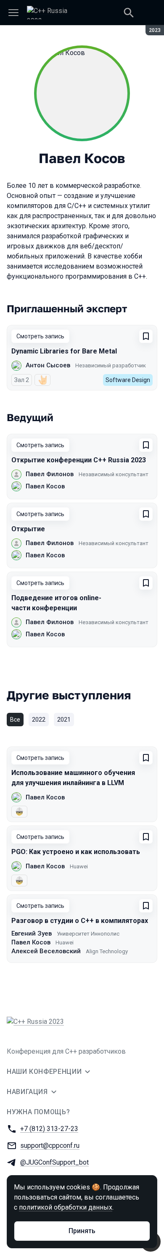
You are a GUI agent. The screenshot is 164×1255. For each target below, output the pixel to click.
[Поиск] (128, 12)
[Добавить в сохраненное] (146, 336)
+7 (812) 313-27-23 (49, 1129)
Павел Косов (45, 486)
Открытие (28, 529)
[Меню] (13, 12)
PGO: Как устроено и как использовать (75, 852)
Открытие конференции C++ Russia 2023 (78, 460)
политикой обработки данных (65, 1207)
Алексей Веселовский (46, 951)
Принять (82, 1231)
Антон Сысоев (48, 365)
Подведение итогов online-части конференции (56, 603)
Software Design (128, 380)
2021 (64, 719)
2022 (38, 719)
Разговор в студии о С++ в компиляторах (79, 921)
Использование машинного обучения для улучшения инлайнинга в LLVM (73, 778)
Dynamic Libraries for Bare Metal (64, 351)
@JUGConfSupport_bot (54, 1162)
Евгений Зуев (31, 933)
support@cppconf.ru (49, 1146)
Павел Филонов (50, 474)
